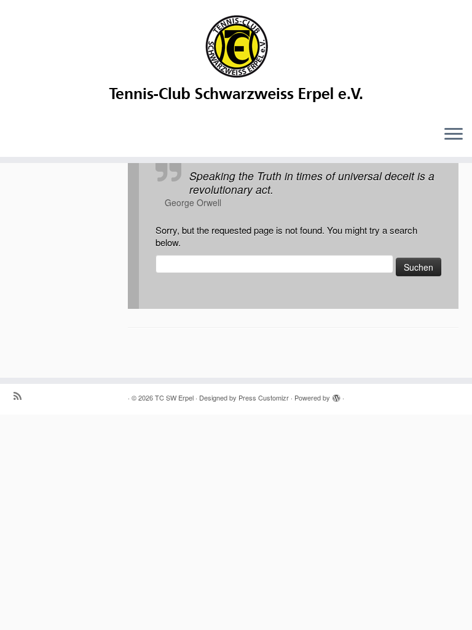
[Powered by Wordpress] (336, 395)
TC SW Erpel (174, 397)
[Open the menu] (453, 135)
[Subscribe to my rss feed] (22, 395)
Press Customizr (263, 397)
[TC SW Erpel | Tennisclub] (236, 58)
